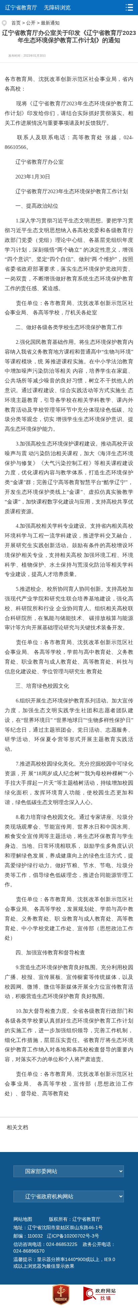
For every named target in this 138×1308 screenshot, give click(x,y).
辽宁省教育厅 (21, 7)
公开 (31, 22)
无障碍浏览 (57, 7)
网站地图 (22, 1219)
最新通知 (50, 22)
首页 (16, 22)
